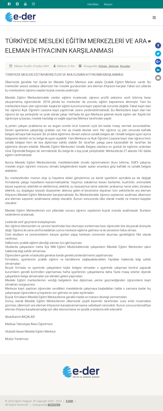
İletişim (108, 4)
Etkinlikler (93, 4)
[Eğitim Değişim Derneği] (41, 17)
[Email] (158, 78)
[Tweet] (158, 54)
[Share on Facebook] (158, 45)
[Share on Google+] (158, 62)
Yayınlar (125, 66)
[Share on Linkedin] (158, 70)
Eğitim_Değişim (108, 66)
